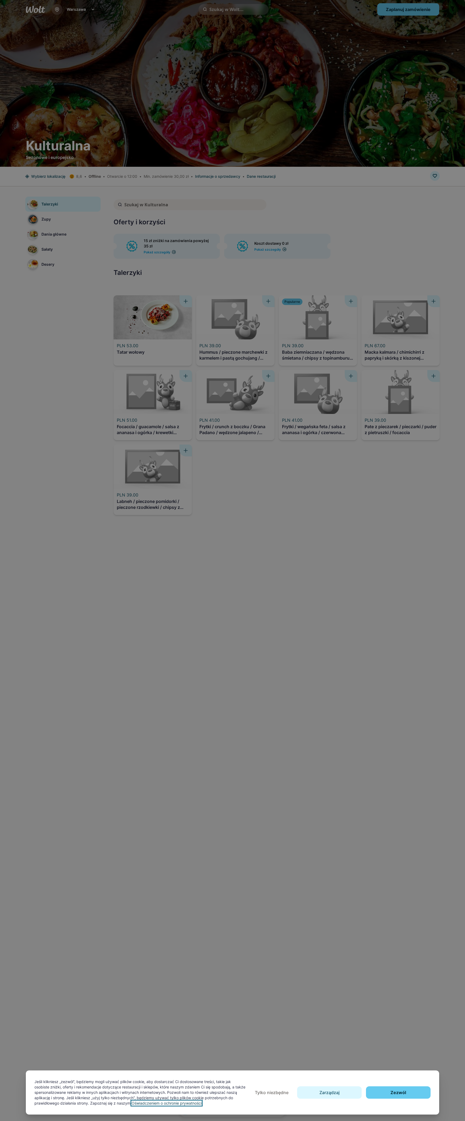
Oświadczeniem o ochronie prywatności (167, 1103)
